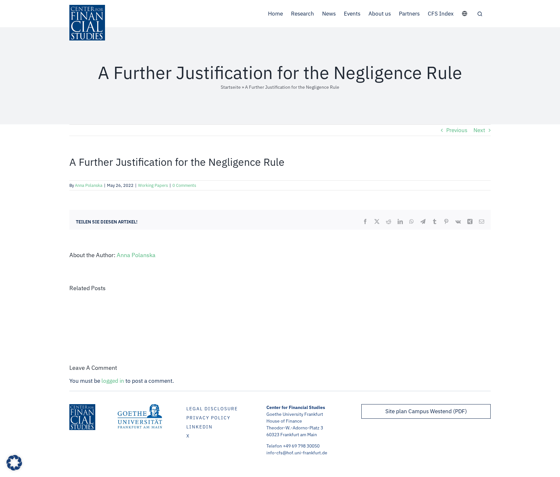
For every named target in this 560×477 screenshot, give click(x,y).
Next (479, 130)
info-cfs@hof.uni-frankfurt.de (296, 453)
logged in (112, 380)
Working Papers (153, 185)
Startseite (231, 87)
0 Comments (184, 185)
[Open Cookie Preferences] (14, 468)
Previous (456, 130)
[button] (480, 13)
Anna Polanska (88, 185)
